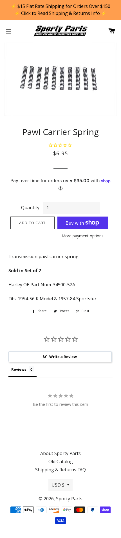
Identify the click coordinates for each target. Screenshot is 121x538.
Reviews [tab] (18, 369)
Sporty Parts (69, 499)
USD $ (57, 485)
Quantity (30, 207)
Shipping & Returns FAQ (60, 470)
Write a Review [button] (63, 356)
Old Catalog (60, 461)
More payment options (83, 235)
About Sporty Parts (60, 453)
